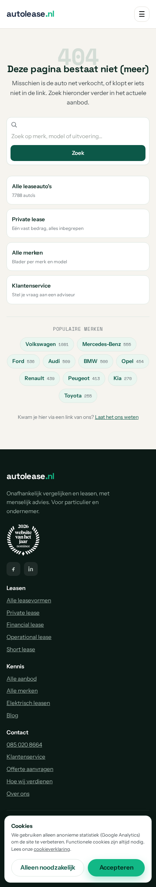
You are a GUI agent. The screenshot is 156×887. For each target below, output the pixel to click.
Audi (59, 361)
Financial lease (25, 624)
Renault (39, 378)
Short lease (21, 649)
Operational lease (29, 637)
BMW (96, 361)
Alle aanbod (22, 678)
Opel (133, 361)
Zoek (78, 152)
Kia (123, 378)
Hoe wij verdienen (30, 781)
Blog (12, 715)
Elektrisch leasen (28, 703)
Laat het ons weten (117, 417)
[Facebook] (13, 569)
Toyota (78, 395)
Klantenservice (26, 756)
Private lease (23, 612)
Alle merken (22, 690)
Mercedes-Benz (106, 344)
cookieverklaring (52, 849)
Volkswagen (47, 344)
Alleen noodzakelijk (47, 867)
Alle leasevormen (29, 600)
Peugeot (84, 378)
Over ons (18, 793)
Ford (23, 361)
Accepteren (116, 867)
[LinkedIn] (31, 569)
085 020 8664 (24, 744)
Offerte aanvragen (30, 769)
